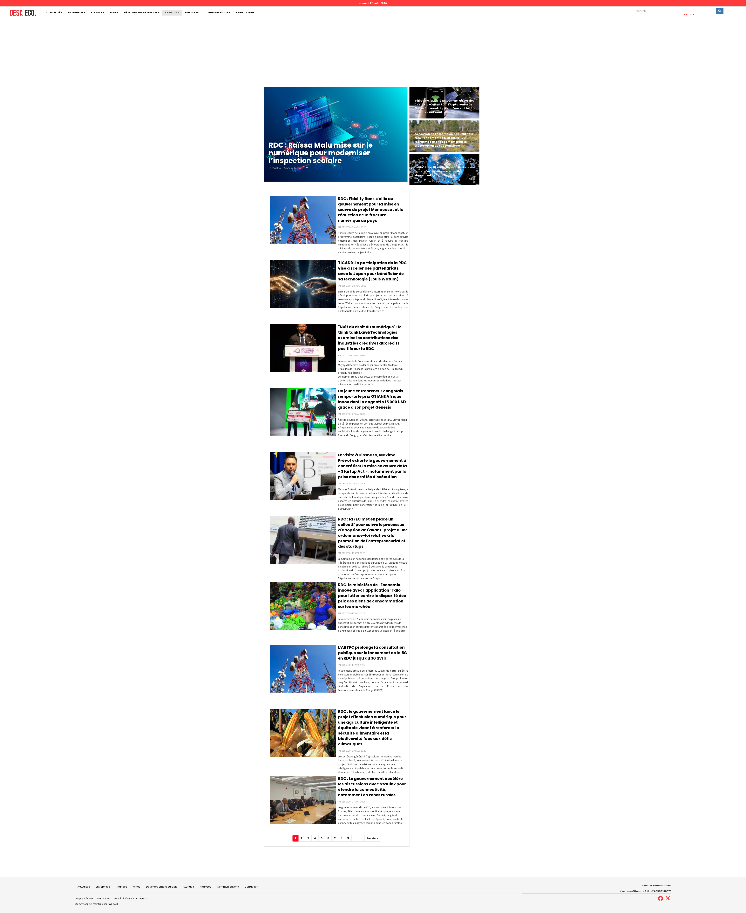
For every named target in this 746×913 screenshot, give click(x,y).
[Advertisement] (373, 48)
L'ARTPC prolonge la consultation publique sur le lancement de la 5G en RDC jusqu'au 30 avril (372, 653)
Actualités (54, 12)
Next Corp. (105, 898)
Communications (217, 12)
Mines (114, 12)
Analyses (192, 12)
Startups (172, 12)
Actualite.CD (140, 898)
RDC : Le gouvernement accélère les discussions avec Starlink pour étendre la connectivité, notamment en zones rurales (372, 787)
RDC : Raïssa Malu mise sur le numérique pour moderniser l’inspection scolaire (321, 152)
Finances (97, 12)
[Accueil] (21, 13)
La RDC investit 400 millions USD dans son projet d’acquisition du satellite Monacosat (444, 171)
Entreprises (76, 12)
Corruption (245, 12)
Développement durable (141, 12)
